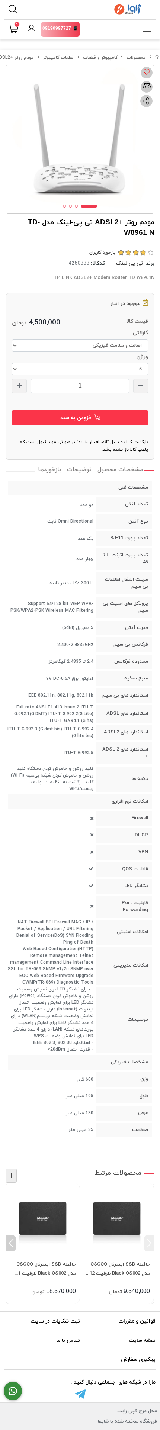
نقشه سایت (142, 1340)
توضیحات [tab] (79, 470)
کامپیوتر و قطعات (100, 58)
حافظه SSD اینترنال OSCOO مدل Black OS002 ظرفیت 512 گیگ (118, 1269)
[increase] (19, 386)
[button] (149, 1243)
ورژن (142, 356)
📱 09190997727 (60, 29)
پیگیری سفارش (138, 1359)
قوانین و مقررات (137, 1321)
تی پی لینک (129, 263)
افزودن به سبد (77, 417)
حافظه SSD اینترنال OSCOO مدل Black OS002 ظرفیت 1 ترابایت (46, 1269)
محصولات (136, 58)
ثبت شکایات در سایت (55, 1321)
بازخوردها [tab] (49, 470)
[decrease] (140, 386)
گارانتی (140, 333)
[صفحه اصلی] (157, 58)
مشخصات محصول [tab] (120, 470)
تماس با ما (68, 1340)
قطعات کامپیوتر (58, 58)
